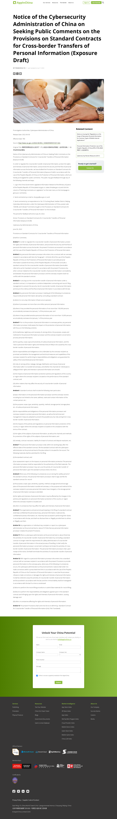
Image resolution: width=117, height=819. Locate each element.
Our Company (95, 707)
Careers (93, 715)
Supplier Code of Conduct (31, 800)
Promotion (15, 711)
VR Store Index (66, 711)
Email (60, 645)
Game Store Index (67, 731)
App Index (65, 715)
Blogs (36, 715)
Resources (55, 2)
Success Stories (95, 711)
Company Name (40, 652)
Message (38, 666)
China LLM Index (67, 739)
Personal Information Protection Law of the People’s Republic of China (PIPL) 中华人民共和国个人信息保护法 (90, 148)
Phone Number (40, 660)
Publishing (15, 707)
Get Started (96, 3)
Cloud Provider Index (68, 723)
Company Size (63, 652)
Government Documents (42, 719)
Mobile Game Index (68, 735)
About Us (71, 2)
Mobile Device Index (68, 727)
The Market (63, 2)
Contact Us (90, 168)
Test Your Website (40, 707)
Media (93, 719)
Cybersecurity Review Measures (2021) (88, 156)
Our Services (46, 2)
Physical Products (17, 715)
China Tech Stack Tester (42, 711)
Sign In (86, 3)
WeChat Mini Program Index (70, 719)
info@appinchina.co (64, 639)
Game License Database (42, 723)
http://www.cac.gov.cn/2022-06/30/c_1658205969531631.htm (39, 143)
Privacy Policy (16, 800)
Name (37, 645)
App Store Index (67, 707)
